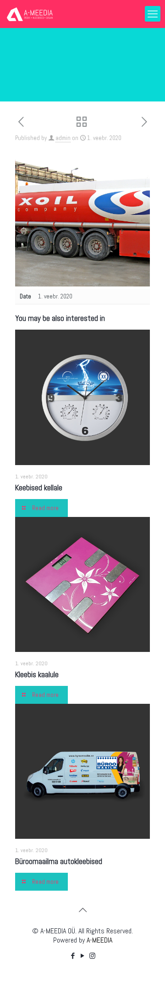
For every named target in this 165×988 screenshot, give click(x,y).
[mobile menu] (152, 14)
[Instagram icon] (92, 955)
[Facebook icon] (73, 955)
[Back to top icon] (82, 910)
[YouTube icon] (82, 955)
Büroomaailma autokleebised (58, 861)
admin (63, 138)
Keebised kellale (38, 488)
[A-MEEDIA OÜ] (30, 13)
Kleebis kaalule (37, 674)
